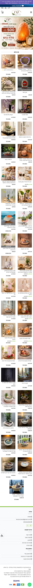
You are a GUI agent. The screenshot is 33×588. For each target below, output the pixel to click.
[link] (29, 584)
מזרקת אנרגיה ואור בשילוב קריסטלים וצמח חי (25, 450)
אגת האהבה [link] (25, 114)
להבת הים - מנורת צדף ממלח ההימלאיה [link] (9, 226)
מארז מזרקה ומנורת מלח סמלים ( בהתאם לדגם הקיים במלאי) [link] (25, 272)
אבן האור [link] (25, 92)
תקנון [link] (29, 540)
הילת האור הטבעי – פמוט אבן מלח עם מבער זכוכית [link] (25, 159)
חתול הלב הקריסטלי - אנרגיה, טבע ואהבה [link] (10, 204)
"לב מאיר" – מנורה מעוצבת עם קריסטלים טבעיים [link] (25, 70)
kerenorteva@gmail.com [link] (23, 519)
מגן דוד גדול (25, 383)
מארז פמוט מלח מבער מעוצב (9, 338)
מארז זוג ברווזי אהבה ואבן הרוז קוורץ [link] (9, 249)
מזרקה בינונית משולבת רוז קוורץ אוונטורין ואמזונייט (8, 405)
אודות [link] (29, 517)
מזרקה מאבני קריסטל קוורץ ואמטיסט (25, 428)
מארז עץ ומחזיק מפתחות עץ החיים (25, 293)
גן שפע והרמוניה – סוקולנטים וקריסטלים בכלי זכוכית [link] (9, 138)
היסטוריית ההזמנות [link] (25, 556)
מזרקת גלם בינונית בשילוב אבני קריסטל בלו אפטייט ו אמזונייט (8, 451)
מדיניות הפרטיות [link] (26, 543)
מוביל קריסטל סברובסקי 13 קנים (8, 383)
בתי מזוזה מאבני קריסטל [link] (25, 137)
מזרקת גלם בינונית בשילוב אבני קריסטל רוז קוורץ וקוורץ (25, 472)
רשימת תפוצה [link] (26, 559)
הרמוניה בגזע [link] (8, 159)
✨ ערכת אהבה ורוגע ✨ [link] (8, 70)
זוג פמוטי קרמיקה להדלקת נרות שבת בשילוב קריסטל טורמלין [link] (8, 182)
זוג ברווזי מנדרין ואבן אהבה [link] (24, 182)
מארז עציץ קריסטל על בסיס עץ (8, 293)
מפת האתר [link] (27, 537)
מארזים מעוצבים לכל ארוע (24, 361)
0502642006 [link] (26, 522)
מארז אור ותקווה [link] (25, 249)
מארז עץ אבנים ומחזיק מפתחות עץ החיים (9, 271)
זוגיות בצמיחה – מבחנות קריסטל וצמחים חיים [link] (26, 204)
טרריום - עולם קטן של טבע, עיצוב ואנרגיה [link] (25, 226)
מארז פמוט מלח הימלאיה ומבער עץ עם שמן (9, 316)
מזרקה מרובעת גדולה (8, 428)
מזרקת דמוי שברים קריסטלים (8, 473)
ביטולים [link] (28, 545)
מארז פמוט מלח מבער (24, 338)
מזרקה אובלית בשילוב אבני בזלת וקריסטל (25, 405)
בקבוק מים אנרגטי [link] (8, 114)
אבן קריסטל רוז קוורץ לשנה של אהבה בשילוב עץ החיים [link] (8, 92)
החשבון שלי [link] (27, 554)
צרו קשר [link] (28, 535)
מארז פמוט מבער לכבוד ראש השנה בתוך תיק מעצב (25, 316)
